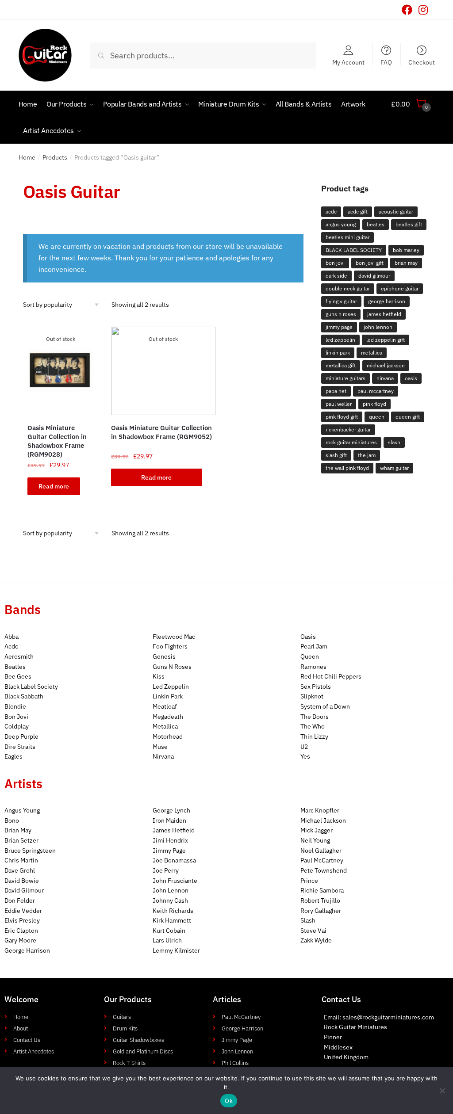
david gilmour (374, 275)
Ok (229, 1100)
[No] (442, 1090)
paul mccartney (375, 391)
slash (394, 442)
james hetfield (384, 314)
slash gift (336, 455)
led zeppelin (340, 339)
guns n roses (341, 314)
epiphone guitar (399, 288)
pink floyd (374, 404)
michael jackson (386, 365)
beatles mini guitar (347, 237)
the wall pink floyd (347, 468)
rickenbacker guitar (348, 429)
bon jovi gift (370, 262)
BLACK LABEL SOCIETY (354, 250)
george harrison (386, 301)
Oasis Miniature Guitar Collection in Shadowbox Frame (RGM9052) (161, 432)
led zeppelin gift (385, 339)
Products (54, 157)
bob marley (406, 250)
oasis (411, 378)
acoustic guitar (396, 211)
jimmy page (339, 327)
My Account (348, 61)
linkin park (338, 352)
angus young (341, 224)
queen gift (407, 416)
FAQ (386, 61)
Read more (53, 486)
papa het (336, 391)
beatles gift (408, 224)
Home (27, 157)
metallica (371, 352)
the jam (367, 455)
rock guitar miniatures (351, 442)
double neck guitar (348, 288)
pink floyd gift (342, 416)
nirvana (385, 378)
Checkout (421, 61)
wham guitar (394, 468)
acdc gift (358, 211)
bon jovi (335, 262)
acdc (331, 211)
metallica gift (341, 365)
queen (376, 416)
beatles (375, 224)
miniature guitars (345, 378)
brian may (406, 262)
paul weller (339, 404)
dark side (336, 275)
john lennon (378, 327)
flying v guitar (341, 301)
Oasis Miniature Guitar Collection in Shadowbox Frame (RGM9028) (57, 440)
